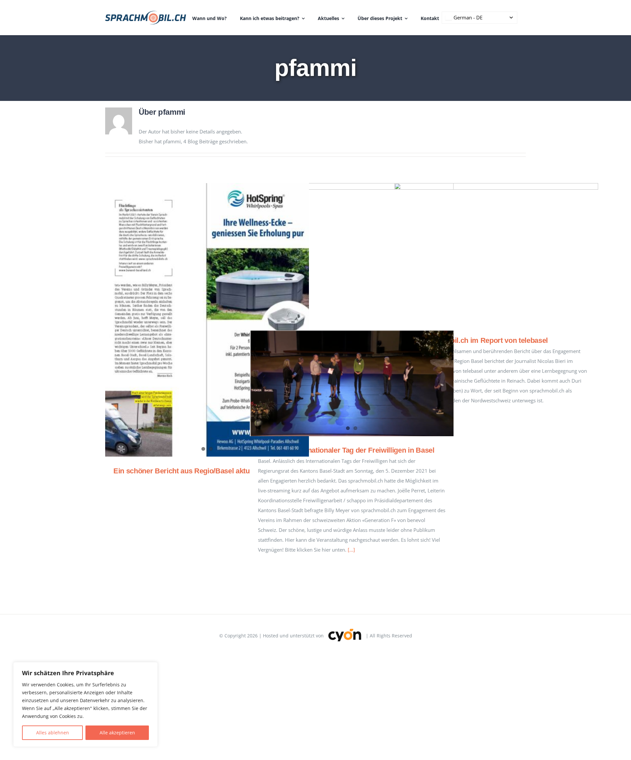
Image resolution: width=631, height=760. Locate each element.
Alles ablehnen (52, 732)
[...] (351, 549)
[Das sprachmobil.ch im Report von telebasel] (496, 254)
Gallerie (361, 253)
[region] (85, 704)
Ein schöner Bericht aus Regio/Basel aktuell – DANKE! (202, 471)
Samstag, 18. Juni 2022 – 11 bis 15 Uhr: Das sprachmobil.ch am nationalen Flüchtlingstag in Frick (342, 253)
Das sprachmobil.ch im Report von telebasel (486, 254)
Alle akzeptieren (117, 732)
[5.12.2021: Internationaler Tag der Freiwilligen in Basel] (352, 383)
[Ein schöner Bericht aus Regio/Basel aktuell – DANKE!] (207, 320)
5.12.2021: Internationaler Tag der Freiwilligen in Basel (346, 450)
